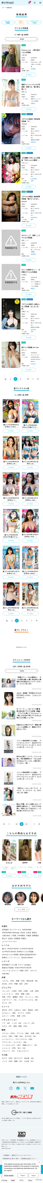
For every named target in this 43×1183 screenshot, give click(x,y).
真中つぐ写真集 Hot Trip (30, 347)
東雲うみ (24, 92)
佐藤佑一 (33, 103)
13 (16, 824)
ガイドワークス (15, 930)
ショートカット (11, 994)
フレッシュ (32, 997)
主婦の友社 (6, 935)
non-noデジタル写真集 (10, 954)
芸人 (22, 1048)
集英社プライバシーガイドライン (22, 1155)
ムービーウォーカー (9, 941)
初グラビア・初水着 (24, 1058)
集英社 (34, 932)
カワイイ (25, 1013)
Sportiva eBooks (27, 957)
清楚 (22, 1016)
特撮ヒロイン (30, 1045)
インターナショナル (28, 1000)
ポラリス (33, 971)
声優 (19, 1036)
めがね (7, 984)
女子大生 (31, 1036)
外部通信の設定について (28, 1158)
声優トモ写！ (24, 971)
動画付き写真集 (8, 968)
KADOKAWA (26, 930)
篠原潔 (33, 288)
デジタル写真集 (7, 22)
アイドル (23, 1033)
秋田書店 (5, 930)
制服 (21, 981)
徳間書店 (35, 935)
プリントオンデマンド (10, 971)
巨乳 (24, 991)
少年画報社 (21, 935)
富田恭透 (33, 254)
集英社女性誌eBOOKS (28, 954)
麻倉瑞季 (24, 201)
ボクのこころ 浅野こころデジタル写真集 (31, 237)
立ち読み (29, 74)
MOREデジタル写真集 (25, 952)
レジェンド (9, 1048)
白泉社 (10, 938)
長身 (7, 997)
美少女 (7, 1010)
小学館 (13, 935)
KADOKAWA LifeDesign (10, 932)
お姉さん (20, 1010)
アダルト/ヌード (23, 1051)
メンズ (7, 1061)
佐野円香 (33, 142)
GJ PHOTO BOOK (9, 952)
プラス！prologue (24, 965)
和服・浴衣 (21, 984)
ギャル (7, 1003)
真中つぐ (24, 350)
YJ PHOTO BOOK (26, 949)
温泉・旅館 (20, 1026)
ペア (6, 1023)
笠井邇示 (33, 68)
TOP (3, 7)
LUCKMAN (34, 178)
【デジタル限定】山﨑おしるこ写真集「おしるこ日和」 (31, 306)
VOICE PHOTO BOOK (23, 968)
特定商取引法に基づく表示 (11, 1158)
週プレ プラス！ (21, 22)
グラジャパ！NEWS (35, 22)
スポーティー (10, 1000)
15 (26, 824)
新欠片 (4, 938)
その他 (29, 1061)
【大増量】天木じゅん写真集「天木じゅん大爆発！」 (31, 159)
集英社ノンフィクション (11, 957)
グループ (29, 1023)
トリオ (17, 1023)
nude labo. (5, 974)
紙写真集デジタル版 (9, 965)
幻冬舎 (28, 932)
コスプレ (8, 981)
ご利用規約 (6, 1155)
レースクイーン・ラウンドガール (17, 1039)
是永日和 (33, 329)
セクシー (9, 1016)
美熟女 (33, 1010)
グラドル (9, 1033)
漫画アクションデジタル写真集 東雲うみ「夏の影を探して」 (31, 87)
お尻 (35, 991)
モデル (7, 1036)
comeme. (33, 363)
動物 (18, 1061)
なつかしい (9, 1013)
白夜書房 (17, 938)
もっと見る (21, 909)
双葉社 (23, 938)
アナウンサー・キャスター (14, 1042)
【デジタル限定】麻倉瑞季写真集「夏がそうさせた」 (31, 198)
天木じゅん (25, 163)
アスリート (9, 1051)
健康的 (18, 997)
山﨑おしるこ (25, 311)
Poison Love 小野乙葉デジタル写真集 (31, 51)
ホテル (7, 1026)
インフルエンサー (12, 1045)
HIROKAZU (34, 217)
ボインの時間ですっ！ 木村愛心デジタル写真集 (31, 271)
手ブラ (7, 1058)
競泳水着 (33, 981)
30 (28, 379)
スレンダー (10, 991)
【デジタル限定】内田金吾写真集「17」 (31, 120)
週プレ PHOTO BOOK (10, 949)
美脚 (26, 994)
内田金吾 (24, 124)
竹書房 (28, 935)
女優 (35, 1033)
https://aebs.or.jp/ (6, 1148)
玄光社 (22, 932)
